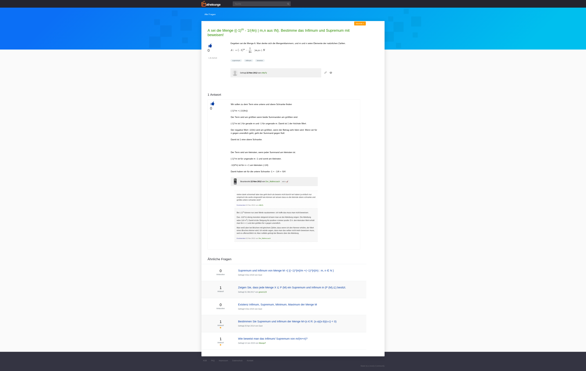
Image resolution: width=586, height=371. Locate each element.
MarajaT (262, 343)
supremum (236, 60)
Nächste (360, 24)
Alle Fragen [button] (210, 14)
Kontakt (250, 361)
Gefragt (243, 73)
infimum (248, 60)
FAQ (213, 361)
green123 (263, 292)
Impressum (223, 361)
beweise (260, 60)
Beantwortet (245, 181)
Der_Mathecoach (273, 181)
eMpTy (264, 73)
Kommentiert (241, 205)
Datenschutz (237, 361)
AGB (205, 361)
